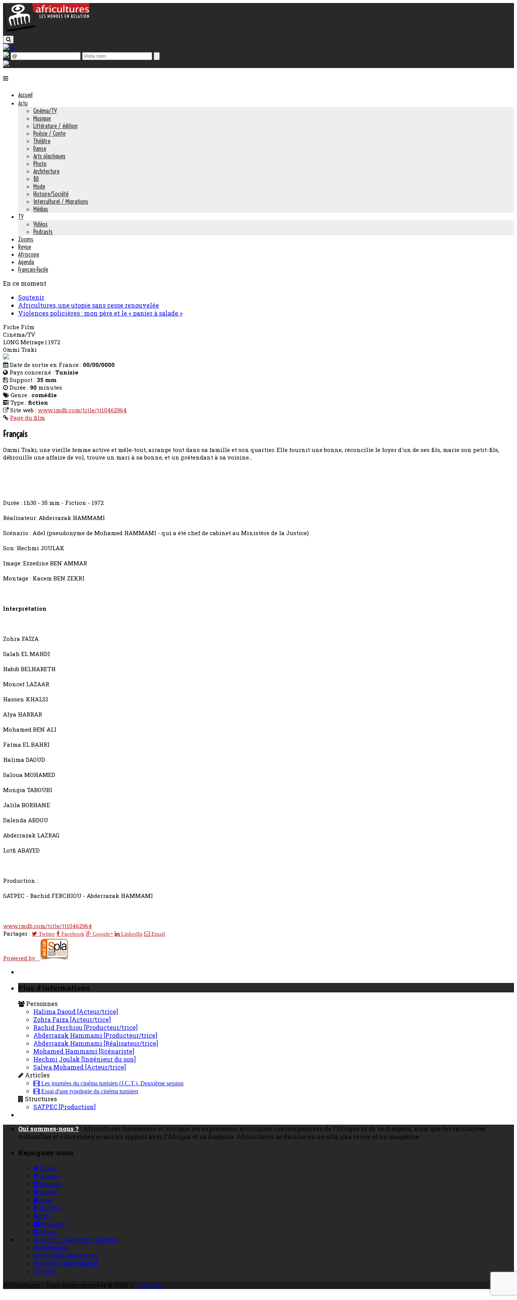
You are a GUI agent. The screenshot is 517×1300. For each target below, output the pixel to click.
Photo (40, 163)
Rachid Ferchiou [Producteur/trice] (85, 1027)
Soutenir (31, 297)
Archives (149, 1285)
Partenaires (51, 1247)
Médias (40, 209)
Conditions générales (65, 1255)
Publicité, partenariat (65, 1263)
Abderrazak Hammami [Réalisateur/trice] (95, 1043)
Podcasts (43, 231)
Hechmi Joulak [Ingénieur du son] (84, 1059)
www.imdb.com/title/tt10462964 (82, 410)
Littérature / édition (55, 126)
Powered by (21, 958)
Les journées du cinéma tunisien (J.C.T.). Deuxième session (112, 1083)
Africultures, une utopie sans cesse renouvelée (88, 305)
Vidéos (40, 224)
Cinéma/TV (45, 111)
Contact (45, 1271)
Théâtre (41, 141)
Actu (23, 103)
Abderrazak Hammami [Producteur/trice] (95, 1035)
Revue (24, 247)
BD (36, 179)
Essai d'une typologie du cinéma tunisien (89, 1091)
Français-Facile (33, 269)
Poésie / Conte (49, 133)
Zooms (25, 239)
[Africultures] (46, 31)
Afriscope (28, 254)
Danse (39, 148)
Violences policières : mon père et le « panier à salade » (100, 313)
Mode (39, 186)
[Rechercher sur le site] (8, 39)
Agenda (26, 262)
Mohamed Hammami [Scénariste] (83, 1051)
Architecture (46, 171)
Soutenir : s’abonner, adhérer (75, 1239)
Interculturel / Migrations (60, 201)
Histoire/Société (51, 194)
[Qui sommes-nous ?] (6, 64)
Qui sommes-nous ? (48, 1129)
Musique (42, 118)
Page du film (27, 417)
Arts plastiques (49, 156)
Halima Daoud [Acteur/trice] (75, 1011)
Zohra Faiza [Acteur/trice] (72, 1019)
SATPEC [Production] (64, 1107)
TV (20, 216)
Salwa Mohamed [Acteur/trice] (79, 1067)
